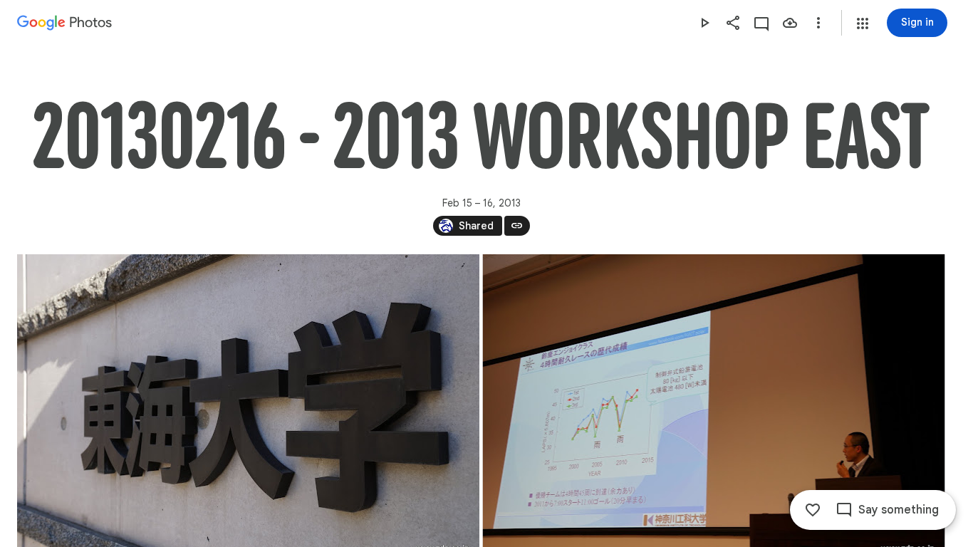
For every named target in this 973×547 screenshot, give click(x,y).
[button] (862, 23)
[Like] (812, 510)
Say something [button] (898, 510)
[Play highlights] (704, 23)
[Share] (733, 23)
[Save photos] (790, 23)
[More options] (818, 23)
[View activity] (761, 23)
